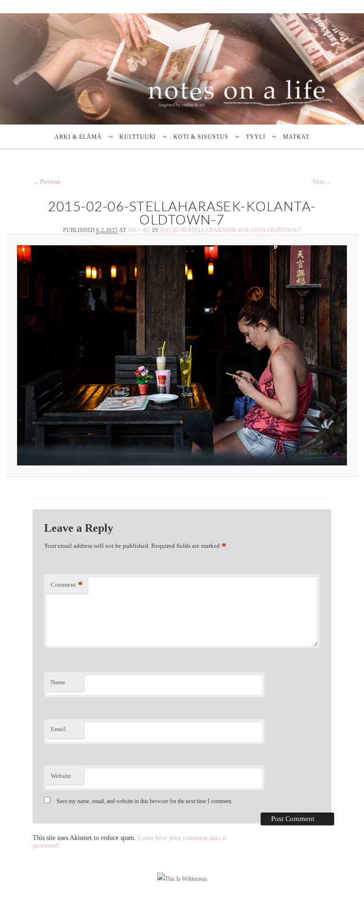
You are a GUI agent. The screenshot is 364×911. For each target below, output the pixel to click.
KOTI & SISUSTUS (200, 137)
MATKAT (296, 137)
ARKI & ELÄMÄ (78, 137)
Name (58, 682)
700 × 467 (139, 230)
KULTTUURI (137, 137)
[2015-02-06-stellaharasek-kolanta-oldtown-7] (182, 355)
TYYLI (255, 137)
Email (58, 728)
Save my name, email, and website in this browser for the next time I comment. (144, 801)
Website (61, 775)
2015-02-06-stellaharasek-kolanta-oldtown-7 (230, 230)
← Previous (47, 182)
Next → (322, 182)
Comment (67, 584)
